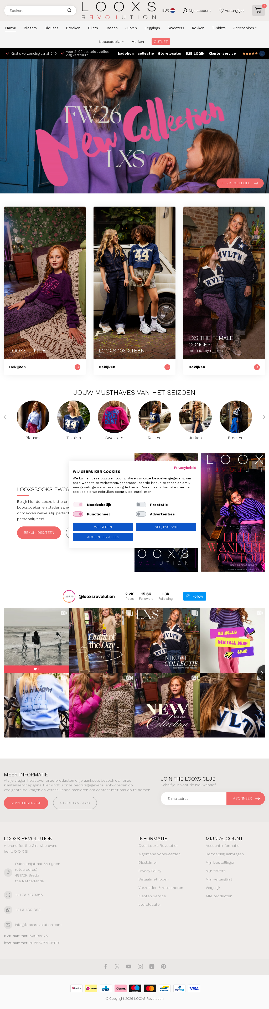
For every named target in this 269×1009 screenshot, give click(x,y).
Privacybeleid (185, 467)
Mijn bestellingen (220, 862)
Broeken (73, 28)
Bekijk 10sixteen (39, 532)
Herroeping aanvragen (225, 854)
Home (10, 28)
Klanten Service (152, 896)
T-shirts (219, 28)
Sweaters (176, 28)
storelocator (149, 904)
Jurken (131, 28)
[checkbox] (78, 504)
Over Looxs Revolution (158, 845)
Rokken (198, 28)
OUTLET (161, 41)
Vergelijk (213, 887)
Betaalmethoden (153, 879)
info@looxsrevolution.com (38, 925)
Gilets (93, 28)
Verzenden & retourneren (160, 887)
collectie (146, 53)
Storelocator (170, 53)
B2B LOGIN (195, 53)
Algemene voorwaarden (159, 854)
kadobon (126, 53)
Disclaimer (147, 862)
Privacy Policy (149, 871)
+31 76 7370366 (29, 895)
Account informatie (223, 845)
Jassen (112, 28)
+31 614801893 (27, 910)
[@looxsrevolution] (69, 596)
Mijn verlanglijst (219, 879)
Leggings (152, 28)
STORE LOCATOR (75, 803)
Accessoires (243, 28)
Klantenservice (222, 53)
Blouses (51, 28)
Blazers (30, 28)
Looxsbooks (110, 41)
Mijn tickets (216, 871)
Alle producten (219, 896)
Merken (137, 41)
